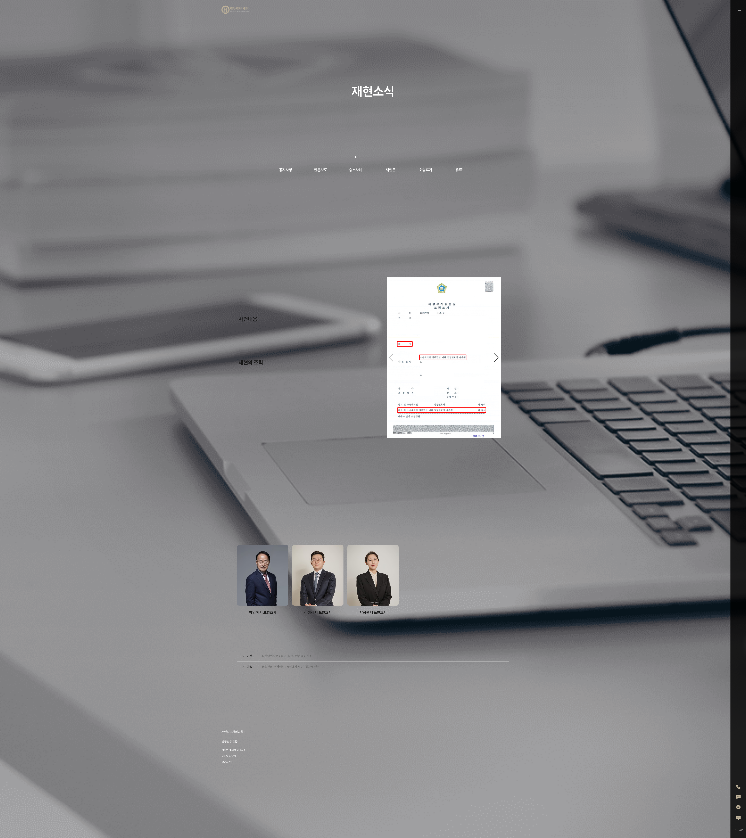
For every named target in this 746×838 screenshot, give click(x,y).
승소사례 (355, 170)
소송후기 (425, 170)
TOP (740, 830)
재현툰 (391, 170)
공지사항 (285, 170)
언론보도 (320, 170)
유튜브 (460, 170)
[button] (496, 357)
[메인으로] (235, 9)
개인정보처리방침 (232, 732)
